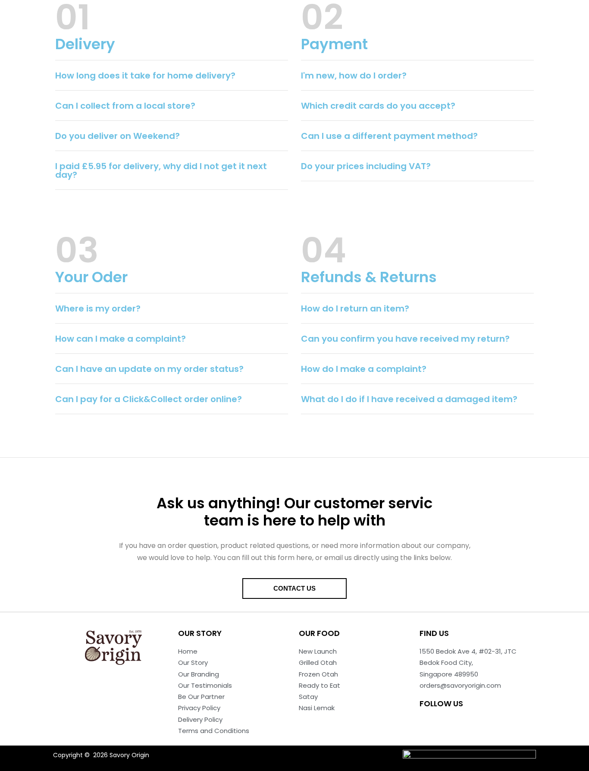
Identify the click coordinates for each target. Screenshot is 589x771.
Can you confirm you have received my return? (405, 339)
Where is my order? (98, 308)
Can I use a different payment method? (389, 136)
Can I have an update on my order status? (149, 369)
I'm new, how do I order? (354, 75)
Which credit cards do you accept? (378, 106)
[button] (171, 75)
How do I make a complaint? (363, 369)
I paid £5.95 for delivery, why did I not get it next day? (161, 170)
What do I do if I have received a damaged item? (409, 399)
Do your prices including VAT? (366, 166)
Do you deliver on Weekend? (117, 136)
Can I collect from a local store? (125, 106)
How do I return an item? (355, 308)
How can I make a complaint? (120, 339)
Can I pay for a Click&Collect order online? (148, 399)
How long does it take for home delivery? (145, 75)
